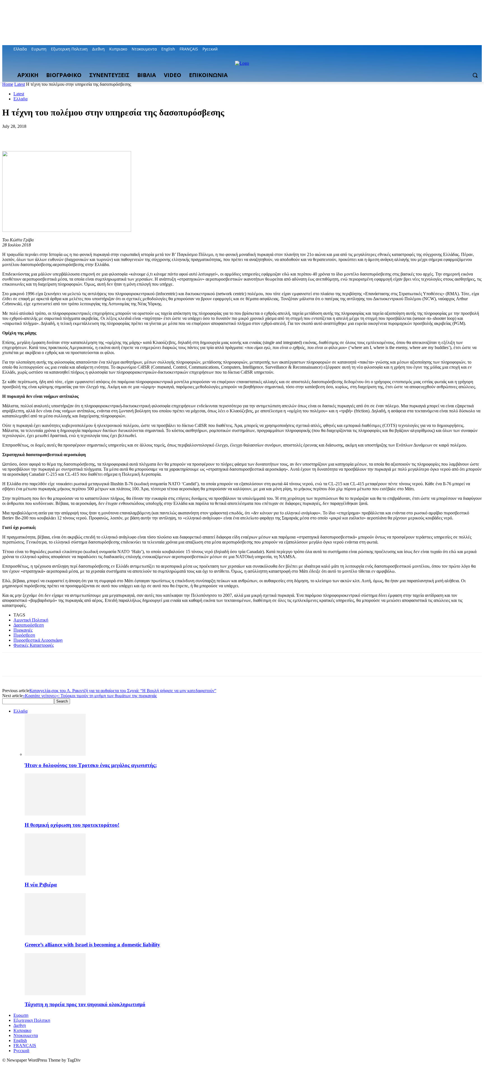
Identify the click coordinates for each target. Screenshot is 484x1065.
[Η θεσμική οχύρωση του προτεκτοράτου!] (55, 814)
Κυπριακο (22, 1030)
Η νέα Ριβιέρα (41, 885)
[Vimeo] (470, 49)
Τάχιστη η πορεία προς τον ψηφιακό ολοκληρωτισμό (85, 1004)
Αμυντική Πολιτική (30, 620)
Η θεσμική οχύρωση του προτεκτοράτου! (72, 825)
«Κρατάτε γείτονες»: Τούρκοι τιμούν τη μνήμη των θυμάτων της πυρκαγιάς (90, 695)
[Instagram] (455, 49)
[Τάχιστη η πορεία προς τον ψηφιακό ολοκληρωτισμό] (55, 993)
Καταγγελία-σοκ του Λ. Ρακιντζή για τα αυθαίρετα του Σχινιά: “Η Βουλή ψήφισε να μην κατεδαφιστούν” (122, 690)
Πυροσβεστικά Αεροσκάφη (37, 640)
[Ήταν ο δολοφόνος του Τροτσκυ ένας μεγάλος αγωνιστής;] (55, 754)
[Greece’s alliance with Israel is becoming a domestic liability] (55, 933)
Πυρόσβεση (24, 635)
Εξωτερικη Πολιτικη (31, 1020)
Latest (19, 84)
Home (7, 84)
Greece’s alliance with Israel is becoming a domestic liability (92, 945)
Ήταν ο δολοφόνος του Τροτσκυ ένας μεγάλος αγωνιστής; (91, 765)
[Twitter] (463, 49)
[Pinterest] (52, 134)
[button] (475, 75)
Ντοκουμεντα (25, 1035)
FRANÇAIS (24, 1045)
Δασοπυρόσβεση (28, 625)
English (20, 1040)
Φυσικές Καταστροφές (33, 645)
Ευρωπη (20, 1015)
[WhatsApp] (72, 134)
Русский (21, 1050)
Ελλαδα (20, 98)
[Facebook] (447, 49)
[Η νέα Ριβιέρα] (55, 874)
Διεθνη (19, 1025)
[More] (92, 135)
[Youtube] (478, 49)
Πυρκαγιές (22, 630)
